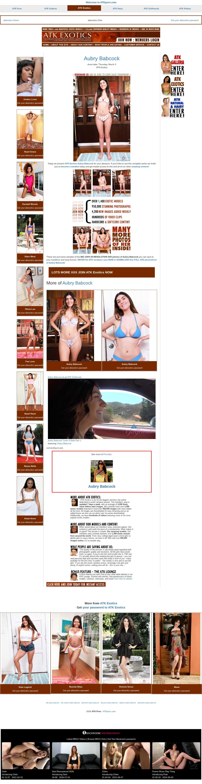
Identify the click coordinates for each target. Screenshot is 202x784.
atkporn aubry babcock (127, 703)
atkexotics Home (11, 20)
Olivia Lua (30, 309)
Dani (65, 774)
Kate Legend (25, 687)
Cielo (4, 771)
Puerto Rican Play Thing (163, 771)
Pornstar (107, 454)
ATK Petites (185, 8)
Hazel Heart (30, 413)
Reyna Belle (30, 466)
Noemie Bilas (75, 687)
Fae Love (30, 361)
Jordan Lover (30, 99)
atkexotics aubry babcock (147, 703)
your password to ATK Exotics (104, 607)
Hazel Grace (30, 152)
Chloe (105, 771)
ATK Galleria (50, 8)
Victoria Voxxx (126, 687)
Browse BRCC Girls (97, 739)
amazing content (140, 166)
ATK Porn (17, 8)
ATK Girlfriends (151, 8)
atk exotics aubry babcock (70, 703)
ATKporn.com (109, 711)
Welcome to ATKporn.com (101, 2)
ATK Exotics (84, 8)
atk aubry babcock (52, 703)
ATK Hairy (118, 8)
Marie (177, 687)
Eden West (30, 256)
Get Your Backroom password (121, 739)
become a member (70, 166)
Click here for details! (123, 579)
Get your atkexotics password (185, 20)
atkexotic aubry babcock (90, 703)
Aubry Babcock (102, 58)
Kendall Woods (30, 204)
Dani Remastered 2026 (63, 771)
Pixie (165, 774)
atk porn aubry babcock (109, 703)
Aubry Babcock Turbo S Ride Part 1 (64, 440)
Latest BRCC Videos (76, 739)
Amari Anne (30, 518)
